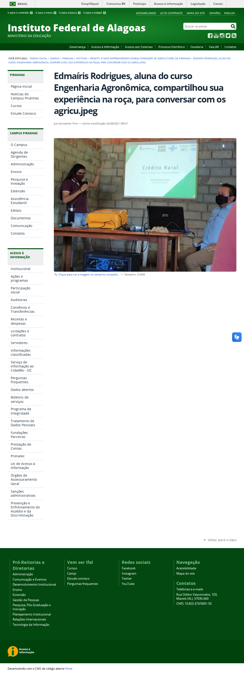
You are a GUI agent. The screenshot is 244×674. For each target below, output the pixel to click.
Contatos (230, 47)
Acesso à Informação (105, 47)
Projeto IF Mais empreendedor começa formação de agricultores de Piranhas (140, 58)
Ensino (17, 590)
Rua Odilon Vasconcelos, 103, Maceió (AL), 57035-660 (196, 597)
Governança (77, 47)
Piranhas (67, 58)
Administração (23, 574)
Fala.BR (214, 47)
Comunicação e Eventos (29, 579)
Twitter (228, 35)
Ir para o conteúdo (20, 12)
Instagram (222, 35)
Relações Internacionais (29, 619)
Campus (54, 58)
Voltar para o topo (222, 540)
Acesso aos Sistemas (139, 47)
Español (215, 13)
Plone (68, 668)
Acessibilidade (146, 13)
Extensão (19, 595)
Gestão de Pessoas (26, 600)
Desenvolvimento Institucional (34, 584)
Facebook (210, 35)
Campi (71, 574)
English (229, 13)
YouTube (216, 35)
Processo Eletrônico (171, 47)
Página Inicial (38, 58)
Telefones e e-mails (189, 589)
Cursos (72, 568)
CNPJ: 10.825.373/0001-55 (194, 604)
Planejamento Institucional (32, 614)
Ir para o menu (46, 12)
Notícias (81, 58)
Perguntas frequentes (82, 584)
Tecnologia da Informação (31, 625)
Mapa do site (196, 13)
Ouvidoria (196, 47)
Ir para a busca (69, 12)
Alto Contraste (171, 13)
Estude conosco (78, 579)
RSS (234, 35)
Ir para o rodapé (94, 12)
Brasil (23, 4)
